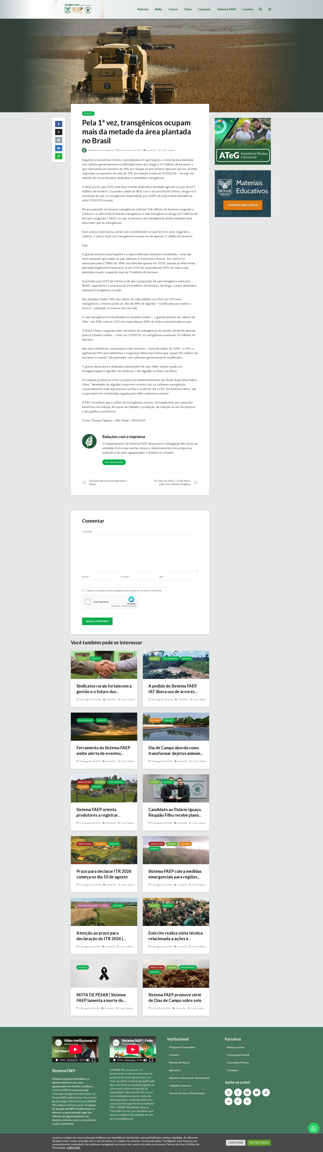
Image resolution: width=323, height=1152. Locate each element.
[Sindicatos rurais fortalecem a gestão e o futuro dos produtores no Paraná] (104, 664)
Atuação (83, 658)
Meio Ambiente (170, 658)
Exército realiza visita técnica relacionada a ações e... (175, 935)
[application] (75, 1049)
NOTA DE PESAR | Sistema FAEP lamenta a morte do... (101, 997)
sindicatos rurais (75, 1105)
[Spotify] (238, 1101)
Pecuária (154, 720)
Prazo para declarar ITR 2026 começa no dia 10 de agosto (103, 874)
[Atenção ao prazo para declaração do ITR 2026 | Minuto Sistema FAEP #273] (104, 911)
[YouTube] (257, 1092)
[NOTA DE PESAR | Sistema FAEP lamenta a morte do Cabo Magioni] (104, 973)
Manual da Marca (179, 1062)
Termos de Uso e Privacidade (186, 1093)
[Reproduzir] (57, 1060)
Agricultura (85, 782)
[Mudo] (88, 1060)
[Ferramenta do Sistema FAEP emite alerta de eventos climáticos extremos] (104, 726)
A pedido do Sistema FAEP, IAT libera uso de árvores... (173, 688)
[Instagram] (229, 1092)
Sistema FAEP (226, 9)
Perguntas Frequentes (182, 1047)
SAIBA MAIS (73, 1147)
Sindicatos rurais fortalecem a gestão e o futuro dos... (104, 688)
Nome (86, 577)
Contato (247, 9)
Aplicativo (175, 1070)
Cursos (173, 9)
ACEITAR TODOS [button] (259, 1142)
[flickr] (229, 1101)
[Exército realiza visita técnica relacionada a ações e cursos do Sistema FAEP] (176, 911)
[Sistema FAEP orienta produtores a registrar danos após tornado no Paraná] (104, 788)
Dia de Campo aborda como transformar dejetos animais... (175, 750)
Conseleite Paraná (238, 1062)
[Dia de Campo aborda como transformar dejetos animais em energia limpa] (176, 726)
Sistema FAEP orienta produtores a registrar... (98, 812)
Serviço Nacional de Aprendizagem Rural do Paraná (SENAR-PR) (74, 1101)
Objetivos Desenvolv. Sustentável (189, 1078)
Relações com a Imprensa (100, 150)
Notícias (142, 9)
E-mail (125, 577)
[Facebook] (238, 1092)
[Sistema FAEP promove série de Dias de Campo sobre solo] (176, 973)
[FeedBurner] (247, 1101)
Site (161, 577)
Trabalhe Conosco (180, 1085)
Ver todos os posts (114, 462)
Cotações (204, 9)
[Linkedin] (247, 1092)
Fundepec (233, 1070)
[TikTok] (266, 1092)
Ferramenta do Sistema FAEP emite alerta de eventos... (103, 750)
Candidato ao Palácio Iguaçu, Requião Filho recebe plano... (175, 812)
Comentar (151, 150)
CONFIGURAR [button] (235, 1142)
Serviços (88, 113)
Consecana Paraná (238, 1055)
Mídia (158, 9)
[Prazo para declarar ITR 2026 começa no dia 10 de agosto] (104, 850)
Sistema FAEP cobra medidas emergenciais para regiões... (175, 874)
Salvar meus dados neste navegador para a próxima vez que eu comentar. (124, 590)
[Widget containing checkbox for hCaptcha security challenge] (110, 602)
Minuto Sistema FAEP (88, 905)
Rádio (105, 905)
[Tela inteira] (94, 1060)
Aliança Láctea (235, 1047)
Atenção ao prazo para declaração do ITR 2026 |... (101, 935)
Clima (188, 9)
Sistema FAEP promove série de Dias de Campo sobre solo (175, 997)
